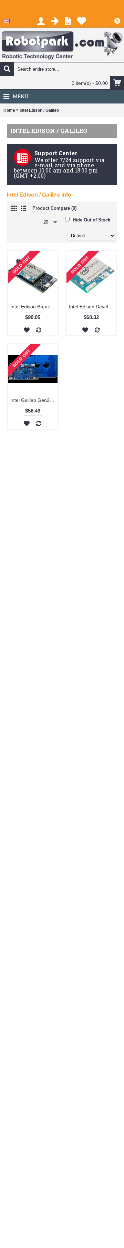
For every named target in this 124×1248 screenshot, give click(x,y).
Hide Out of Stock (90, 219)
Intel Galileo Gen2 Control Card (34, 400)
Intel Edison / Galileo (39, 110)
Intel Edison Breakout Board (34, 306)
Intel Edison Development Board (92, 306)
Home (9, 110)
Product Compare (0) (54, 208)
